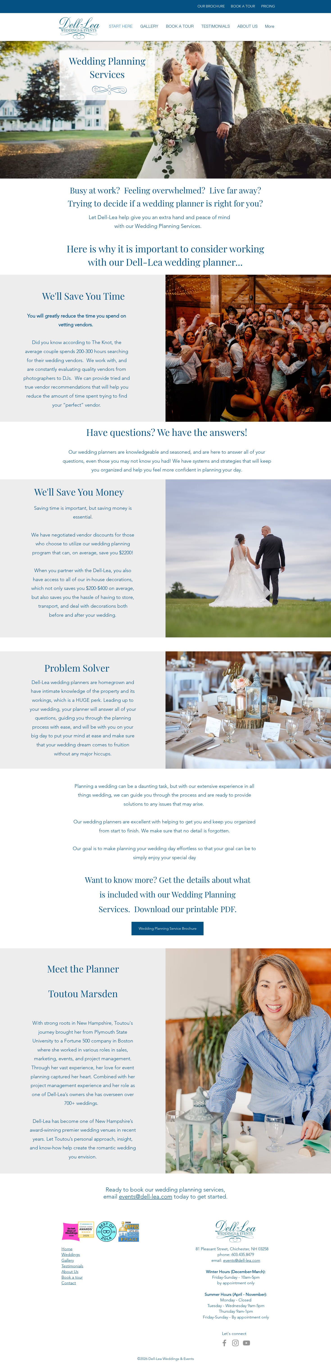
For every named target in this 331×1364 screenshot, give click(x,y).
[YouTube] (246, 1343)
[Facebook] (224, 1343)
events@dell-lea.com (145, 1196)
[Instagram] (235, 1343)
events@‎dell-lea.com (241, 1260)
